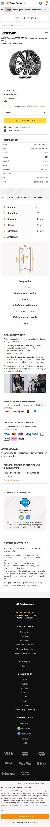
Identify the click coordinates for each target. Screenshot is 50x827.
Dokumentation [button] (11, 480)
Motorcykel (18, 9)
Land (25, 657)
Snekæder (36, 9)
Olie (44, 9)
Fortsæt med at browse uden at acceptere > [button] (33, 784)
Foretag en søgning (26, 18)
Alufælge (25, 688)
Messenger (26, 734)
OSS (11, 197)
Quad (27, 9)
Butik (25, 696)
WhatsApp (25, 728)
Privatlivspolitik (25, 661)
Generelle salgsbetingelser (25, 653)
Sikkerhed (37, 197)
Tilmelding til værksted (25, 644)
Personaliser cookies (25, 823)
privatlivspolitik (10, 573)
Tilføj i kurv (27, 120)
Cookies (25, 666)
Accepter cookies (25, 816)
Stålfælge (25, 684)
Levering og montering (25, 709)
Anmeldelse (23, 197)
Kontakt (25, 739)
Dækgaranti (25, 632)
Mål (4, 197)
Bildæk (25, 679)
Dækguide (25, 636)
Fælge (8, 9)
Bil (2, 9)
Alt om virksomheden (25, 649)
